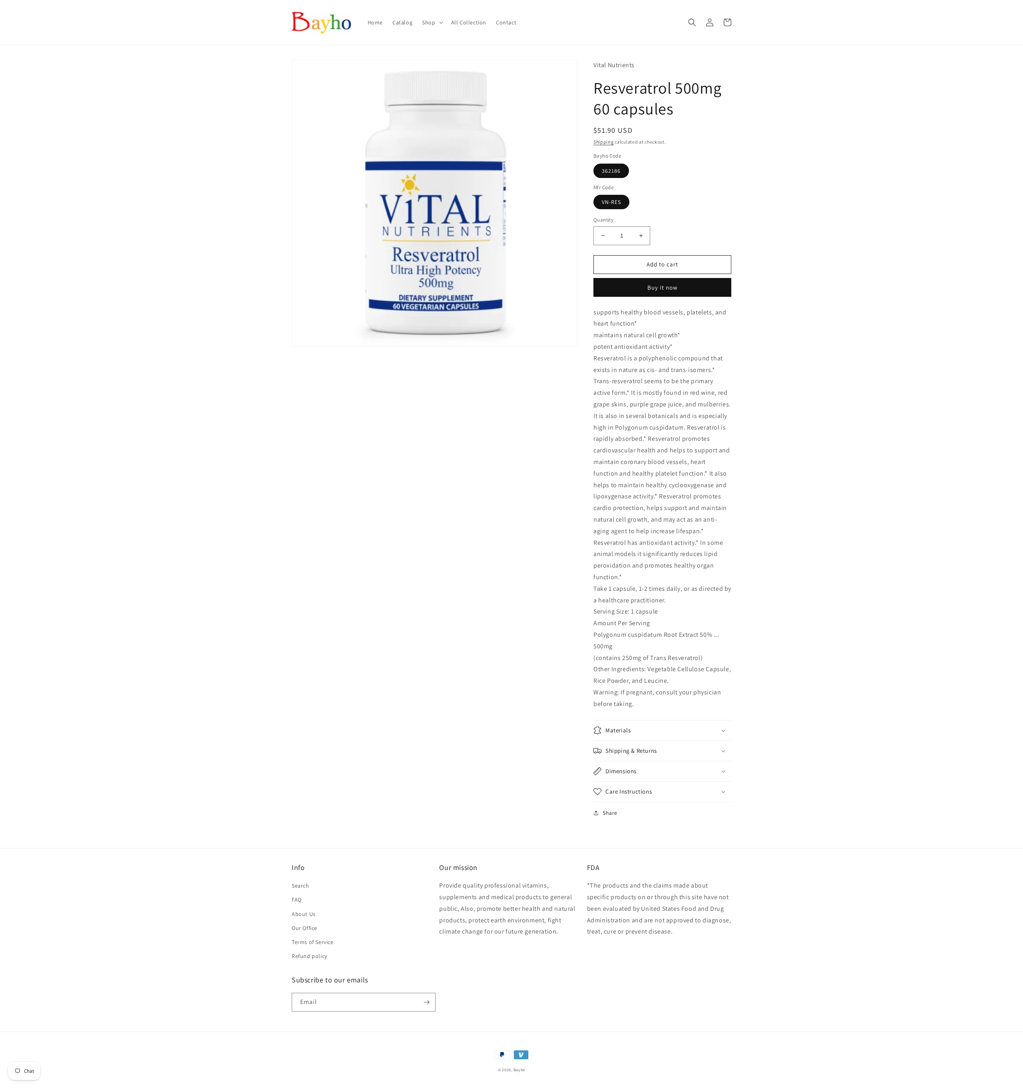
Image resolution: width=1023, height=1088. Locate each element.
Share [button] (610, 812)
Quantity (603, 219)
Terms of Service (313, 942)
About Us (304, 914)
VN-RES (611, 202)
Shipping (603, 142)
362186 (611, 170)
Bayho (519, 1069)
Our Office (304, 928)
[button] (431, 22)
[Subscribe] (426, 1002)
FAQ (297, 899)
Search (300, 885)
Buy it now (662, 287)
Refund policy (309, 956)
